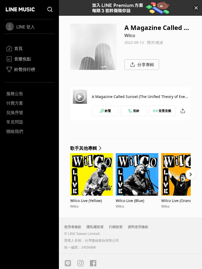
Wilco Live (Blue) (130, 200)
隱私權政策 (95, 226)
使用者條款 (72, 226)
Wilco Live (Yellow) (86, 200)
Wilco (129, 35)
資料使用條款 (138, 226)
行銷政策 (116, 226)
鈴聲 (108, 110)
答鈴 (136, 110)
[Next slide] (190, 174)
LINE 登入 (25, 27)
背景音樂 (165, 110)
